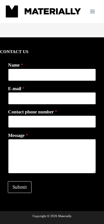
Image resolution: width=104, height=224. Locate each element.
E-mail (16, 88)
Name (15, 65)
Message (18, 135)
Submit (19, 187)
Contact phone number (32, 111)
